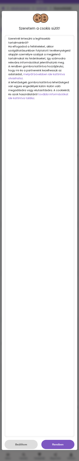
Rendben (58, 444)
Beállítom (21, 444)
